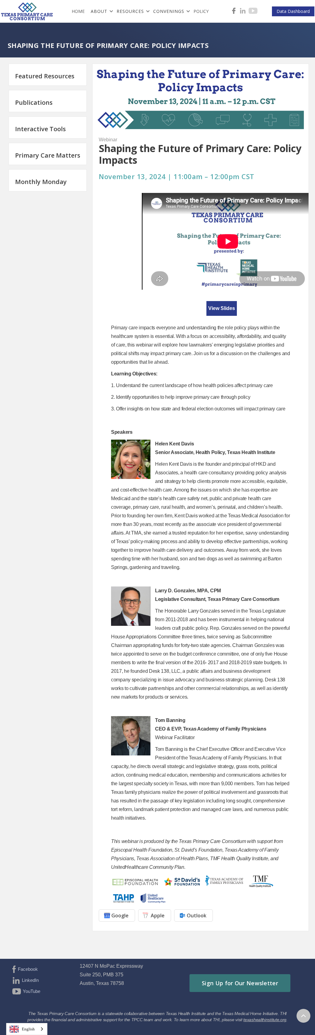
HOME (78, 11)
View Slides (221, 308)
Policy (201, 11)
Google (120, 915)
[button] (101, 11)
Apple (158, 915)
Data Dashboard (293, 11)
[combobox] (26, 1029)
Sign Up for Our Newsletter (240, 983)
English (28, 1029)
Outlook (196, 915)
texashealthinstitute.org (264, 1019)
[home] (29, 11)
